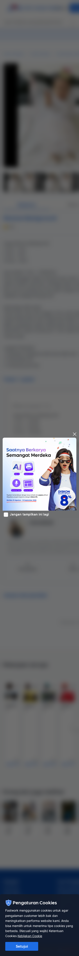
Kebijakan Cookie (30, 936)
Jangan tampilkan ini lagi (29, 514)
